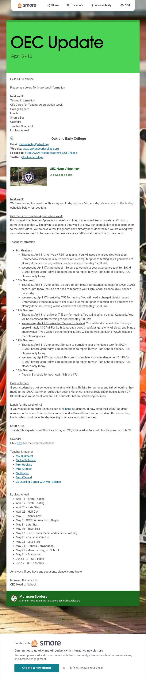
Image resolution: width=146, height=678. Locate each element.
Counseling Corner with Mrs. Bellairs (38, 481)
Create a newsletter (36, 668)
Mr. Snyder (22, 473)
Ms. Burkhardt (24, 456)
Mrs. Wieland (24, 477)
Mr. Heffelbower (26, 460)
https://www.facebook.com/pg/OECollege (51, 153)
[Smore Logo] (27, 5)
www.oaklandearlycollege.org (41, 148)
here (68, 409)
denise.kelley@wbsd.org (34, 144)
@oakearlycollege (32, 157)
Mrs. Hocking (24, 464)
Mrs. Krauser (24, 469)
